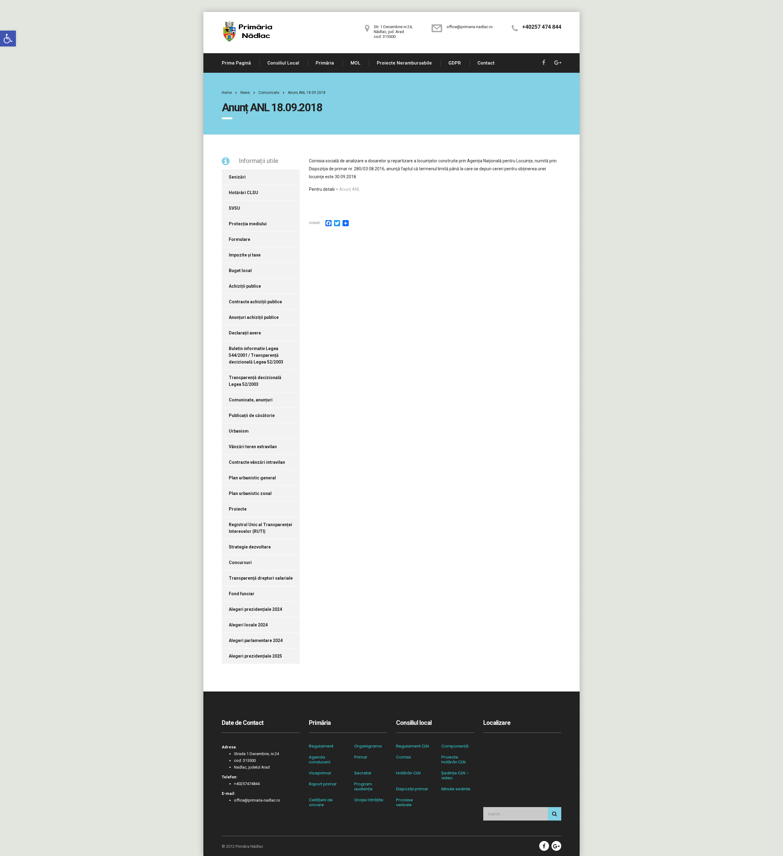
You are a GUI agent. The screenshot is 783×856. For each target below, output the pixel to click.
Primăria (325, 63)
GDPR (454, 63)
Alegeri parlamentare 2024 (256, 640)
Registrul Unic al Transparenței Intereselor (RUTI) (260, 528)
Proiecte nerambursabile (404, 63)
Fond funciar (241, 593)
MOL (355, 63)
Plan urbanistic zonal (250, 493)
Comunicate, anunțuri (251, 399)
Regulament (321, 746)
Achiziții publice (245, 286)
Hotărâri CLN (408, 773)
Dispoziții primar (412, 789)
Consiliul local (283, 63)
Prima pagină (236, 63)
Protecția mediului (248, 223)
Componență (455, 746)
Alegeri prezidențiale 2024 (255, 609)
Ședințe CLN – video (455, 775)
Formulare (239, 239)
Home (227, 92)
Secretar (363, 773)
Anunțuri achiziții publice (254, 317)
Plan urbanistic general (252, 477)
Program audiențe (363, 786)
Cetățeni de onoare (321, 802)
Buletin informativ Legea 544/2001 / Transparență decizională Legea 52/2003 (256, 355)
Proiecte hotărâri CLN (453, 760)
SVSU (234, 208)
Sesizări (237, 177)
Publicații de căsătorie (252, 415)
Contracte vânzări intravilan (257, 462)
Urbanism (239, 431)
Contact (486, 63)
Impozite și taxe (245, 255)
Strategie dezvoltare (250, 546)
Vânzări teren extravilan (253, 446)
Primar (360, 757)
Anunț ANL (349, 189)
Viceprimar (320, 773)
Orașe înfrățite (368, 800)
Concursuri (240, 562)
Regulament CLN (412, 746)
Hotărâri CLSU (243, 192)
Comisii (403, 757)
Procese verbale (404, 802)
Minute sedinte (455, 789)
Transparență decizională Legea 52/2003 (255, 381)
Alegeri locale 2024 (248, 624)
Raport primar (323, 784)
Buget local (240, 270)
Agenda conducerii (319, 760)
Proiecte (238, 509)
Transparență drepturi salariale (261, 578)
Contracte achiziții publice (255, 301)
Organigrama (368, 746)
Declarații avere (245, 332)
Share (314, 223)
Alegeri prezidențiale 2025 (255, 656)
